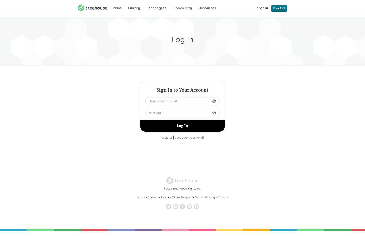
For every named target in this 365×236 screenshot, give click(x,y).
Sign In (262, 8)
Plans (117, 8)
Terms (199, 197)
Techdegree (157, 8)
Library (134, 8)
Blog (164, 197)
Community (182, 8)
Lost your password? (189, 137)
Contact (223, 197)
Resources (207, 8)
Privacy (210, 197)
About (141, 197)
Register (166, 137)
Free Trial (279, 8)
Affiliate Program (181, 197)
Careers (153, 197)
